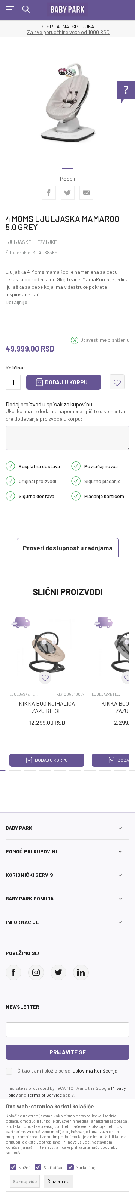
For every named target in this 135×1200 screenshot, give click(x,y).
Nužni (24, 1167)
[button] (117, 381)
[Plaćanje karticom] (76, 495)
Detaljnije (16, 302)
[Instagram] (36, 972)
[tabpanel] (67, 102)
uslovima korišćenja (95, 1070)
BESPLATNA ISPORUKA (67, 27)
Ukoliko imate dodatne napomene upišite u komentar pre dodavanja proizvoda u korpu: (66, 415)
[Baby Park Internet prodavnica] (67, 7)
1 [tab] (67, 168)
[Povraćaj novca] (76, 465)
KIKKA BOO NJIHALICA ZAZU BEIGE (47, 707)
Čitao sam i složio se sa (67, 1070)
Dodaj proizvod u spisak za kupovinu (49, 404)
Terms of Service (44, 1094)
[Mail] (86, 192)
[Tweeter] (58, 972)
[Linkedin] (81, 972)
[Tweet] (67, 192)
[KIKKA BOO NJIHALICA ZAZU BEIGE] (47, 648)
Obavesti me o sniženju (104, 340)
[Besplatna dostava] (10, 465)
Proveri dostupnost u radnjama (67, 547)
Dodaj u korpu (66, 382)
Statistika (52, 1167)
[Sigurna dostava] (10, 495)
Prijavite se (68, 1052)
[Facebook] (49, 192)
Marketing (86, 1167)
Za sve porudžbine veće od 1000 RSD (68, 32)
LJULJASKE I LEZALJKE (31, 242)
